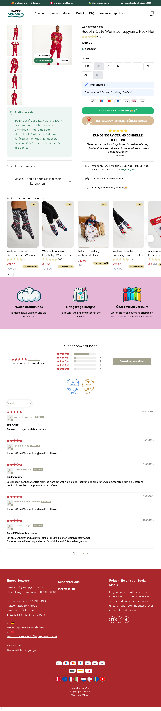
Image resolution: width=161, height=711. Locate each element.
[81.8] (88, 385)
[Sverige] (96, 679)
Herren (53, 13)
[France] (71, 679)
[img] (14, 412)
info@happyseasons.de (31, 587)
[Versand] (118, 178)
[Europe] (64, 679)
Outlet (80, 13)
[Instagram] (112, 620)
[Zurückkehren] (118, 187)
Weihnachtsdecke (89, 255)
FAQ (91, 13)
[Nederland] (83, 679)
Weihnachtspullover (113, 13)
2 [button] (79, 553)
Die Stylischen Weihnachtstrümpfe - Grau (23, 255)
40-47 (16, 275)
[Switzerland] (102, 679)
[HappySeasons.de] (16, 13)
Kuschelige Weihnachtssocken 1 (128, 255)
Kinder (67, 13)
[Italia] (77, 679)
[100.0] (73, 385)
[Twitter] (126, 620)
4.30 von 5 (34, 359)
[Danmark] (58, 679)
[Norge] (89, 679)
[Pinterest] (119, 620)
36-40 (10, 275)
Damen (39, 13)
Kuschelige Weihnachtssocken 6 (58, 255)
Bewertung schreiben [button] (132, 361)
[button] (89, 37)
